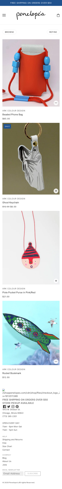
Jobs (4, 464)
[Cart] (58, 15)
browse (9, 32)
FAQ (4, 443)
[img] (4, 407)
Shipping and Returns (12, 439)
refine (53, 32)
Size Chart (7, 446)
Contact (6, 450)
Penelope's (13, 482)
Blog (4, 458)
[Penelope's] (31, 15)
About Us (6, 461)
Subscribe (32, 473)
